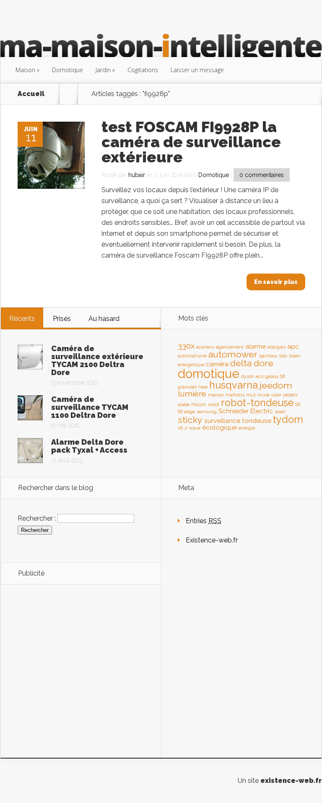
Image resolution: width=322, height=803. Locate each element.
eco (259, 376)
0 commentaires (261, 175)
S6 (297, 404)
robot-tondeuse (257, 402)
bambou (268, 355)
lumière (192, 393)
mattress (235, 394)
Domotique (67, 70)
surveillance (222, 421)
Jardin (103, 70)
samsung (207, 411)
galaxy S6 (275, 376)
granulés (187, 386)
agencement (230, 346)
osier (276, 394)
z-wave (192, 427)
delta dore (251, 363)
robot (213, 404)
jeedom (276, 385)
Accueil (31, 94)
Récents (22, 319)
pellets (290, 394)
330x (186, 345)
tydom (288, 419)
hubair (136, 175)
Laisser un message (197, 70)
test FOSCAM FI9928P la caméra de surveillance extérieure (191, 142)
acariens (205, 346)
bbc (283, 355)
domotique (208, 373)
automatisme (192, 355)
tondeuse (256, 421)
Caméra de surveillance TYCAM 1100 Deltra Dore (89, 407)
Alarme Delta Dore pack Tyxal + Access (89, 446)
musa (263, 394)
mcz (251, 394)
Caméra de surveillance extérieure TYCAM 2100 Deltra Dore (97, 360)
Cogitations (142, 70)
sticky (190, 420)
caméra (217, 364)
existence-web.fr (291, 781)
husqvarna (233, 385)
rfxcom (198, 404)
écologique (219, 427)
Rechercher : (37, 518)
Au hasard (103, 319)
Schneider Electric (245, 411)
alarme (255, 346)
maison (216, 394)
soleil (280, 411)
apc (293, 346)
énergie (247, 427)
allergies (276, 346)
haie (203, 386)
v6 (180, 427)
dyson (247, 376)
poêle (184, 404)
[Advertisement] (81, 649)
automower (232, 354)
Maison (25, 70)
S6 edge (186, 411)
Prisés (62, 319)
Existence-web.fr (212, 540)
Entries (203, 521)
